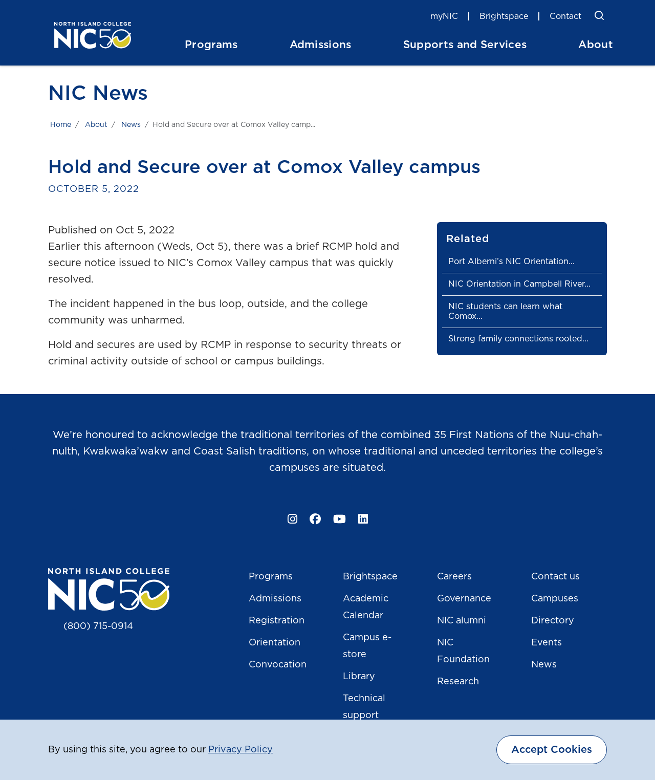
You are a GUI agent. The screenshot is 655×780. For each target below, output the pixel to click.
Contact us (555, 576)
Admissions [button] (321, 44)
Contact (565, 16)
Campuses (554, 598)
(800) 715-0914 (98, 626)
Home (60, 124)
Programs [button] (211, 44)
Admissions (275, 598)
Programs (271, 576)
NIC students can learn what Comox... (505, 311)
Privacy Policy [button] (240, 749)
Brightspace (503, 16)
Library (359, 676)
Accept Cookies (551, 750)
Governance (464, 598)
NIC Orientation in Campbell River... (519, 284)
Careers (454, 576)
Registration (276, 620)
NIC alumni (461, 620)
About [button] (595, 44)
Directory (552, 620)
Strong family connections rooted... (518, 339)
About (96, 124)
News (131, 124)
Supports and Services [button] (465, 44)
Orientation (274, 642)
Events (546, 642)
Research (458, 681)
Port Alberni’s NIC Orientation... (511, 261)
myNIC (444, 16)
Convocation (278, 664)
